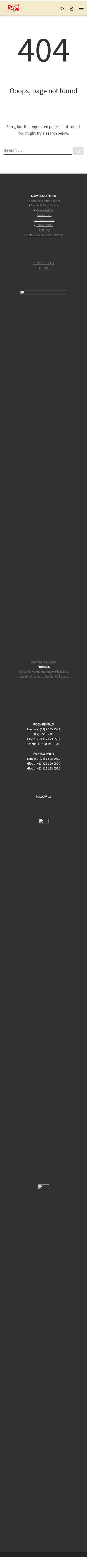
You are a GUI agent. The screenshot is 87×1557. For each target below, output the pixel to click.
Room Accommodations (44, 201)
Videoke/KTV (44, 210)
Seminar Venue (44, 220)
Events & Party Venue (44, 205)
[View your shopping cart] (72, 8)
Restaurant (44, 215)
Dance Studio (44, 225)
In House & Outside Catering (44, 235)
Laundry (44, 230)
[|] (13, 7)
